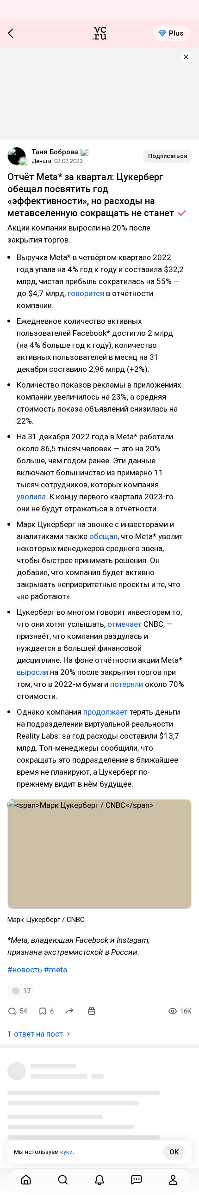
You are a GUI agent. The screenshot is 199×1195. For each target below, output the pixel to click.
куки (66, 1151)
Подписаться (167, 155)
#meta (55, 969)
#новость (24, 969)
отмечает (124, 624)
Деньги (41, 161)
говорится (86, 293)
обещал (103, 536)
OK (174, 1152)
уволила (31, 496)
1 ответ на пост (35, 1033)
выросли (32, 672)
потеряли (126, 684)
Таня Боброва (54, 152)
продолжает (105, 711)
